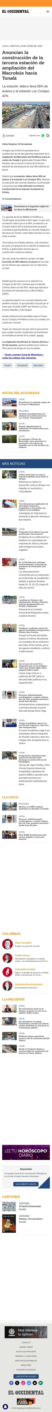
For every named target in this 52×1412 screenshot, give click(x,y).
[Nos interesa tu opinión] (26, 1332)
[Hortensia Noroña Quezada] (7, 985)
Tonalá (7, 365)
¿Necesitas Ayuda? (26, 1376)
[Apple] (35, 1383)
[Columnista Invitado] (7, 972)
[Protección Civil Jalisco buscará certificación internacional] (9, 541)
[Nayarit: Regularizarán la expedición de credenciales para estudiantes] (9, 427)
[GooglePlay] (41, 1383)
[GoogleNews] (29, 1383)
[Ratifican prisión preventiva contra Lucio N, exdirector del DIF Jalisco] (9, 1036)
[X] (17, 1383)
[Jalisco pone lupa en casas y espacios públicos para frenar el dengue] (9, 483)
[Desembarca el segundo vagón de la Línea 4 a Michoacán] (9, 402)
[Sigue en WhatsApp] (43, 135)
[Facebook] (11, 1383)
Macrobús (38, 365)
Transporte (22, 365)
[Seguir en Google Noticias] (48, 135)
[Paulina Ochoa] (7, 958)
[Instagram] (23, 1383)
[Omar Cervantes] (7, 944)
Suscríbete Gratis (26, 1184)
